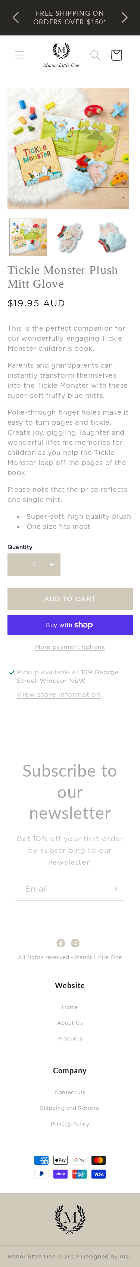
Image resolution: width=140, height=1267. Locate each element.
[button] (19, 55)
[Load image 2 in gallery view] (70, 237)
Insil (126, 1256)
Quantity (20, 547)
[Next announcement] (124, 17)
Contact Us (70, 1092)
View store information (58, 694)
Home (70, 1007)
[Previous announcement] (15, 17)
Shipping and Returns (70, 1108)
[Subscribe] (114, 889)
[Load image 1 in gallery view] (28, 237)
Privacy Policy (70, 1124)
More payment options (70, 646)
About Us (70, 1023)
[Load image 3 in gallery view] (111, 237)
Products (70, 1039)
